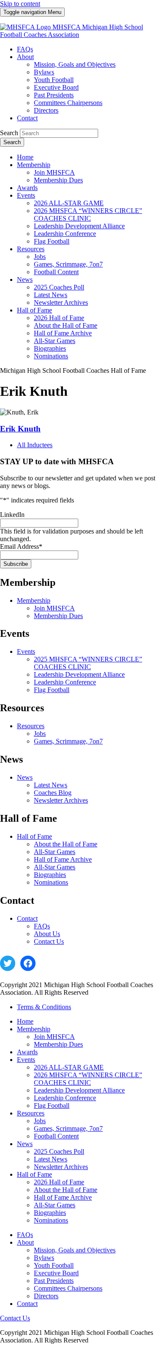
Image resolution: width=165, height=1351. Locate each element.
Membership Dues (58, 615)
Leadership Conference (65, 682)
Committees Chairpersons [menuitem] (68, 102)
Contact (27, 918)
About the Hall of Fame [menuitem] (65, 325)
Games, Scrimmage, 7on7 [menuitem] (68, 264)
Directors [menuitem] (46, 110)
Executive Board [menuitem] (56, 87)
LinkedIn (12, 514)
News (25, 777)
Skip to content (20, 3)
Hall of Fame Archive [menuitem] (63, 333)
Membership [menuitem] (33, 164)
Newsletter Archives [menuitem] (61, 302)
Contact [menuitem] (27, 118)
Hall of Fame (34, 836)
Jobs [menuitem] (40, 256)
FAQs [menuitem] (25, 49)
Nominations (51, 882)
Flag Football (51, 689)
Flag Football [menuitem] (51, 241)
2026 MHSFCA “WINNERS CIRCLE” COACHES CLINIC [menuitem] (88, 214)
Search (9, 132)
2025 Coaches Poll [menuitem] (59, 287)
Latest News (50, 785)
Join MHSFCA (54, 608)
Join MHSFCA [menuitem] (54, 172)
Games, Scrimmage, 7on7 (68, 741)
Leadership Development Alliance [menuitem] (79, 226)
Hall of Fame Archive (63, 859)
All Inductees (34, 444)
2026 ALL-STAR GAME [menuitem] (69, 203)
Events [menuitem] (26, 195)
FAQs (42, 926)
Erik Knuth (20, 428)
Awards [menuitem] (27, 187)
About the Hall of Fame (65, 844)
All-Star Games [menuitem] (54, 340)
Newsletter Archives (61, 800)
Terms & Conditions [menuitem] (44, 1006)
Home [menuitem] (25, 157)
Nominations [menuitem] (51, 356)
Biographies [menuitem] (50, 348)
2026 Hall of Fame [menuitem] (59, 317)
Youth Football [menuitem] (54, 79)
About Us (47, 933)
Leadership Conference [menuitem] (65, 233)
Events (26, 651)
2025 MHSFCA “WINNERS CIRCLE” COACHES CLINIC (88, 663)
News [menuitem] (25, 279)
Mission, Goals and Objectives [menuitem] (75, 64)
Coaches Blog (53, 792)
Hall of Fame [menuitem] (34, 310)
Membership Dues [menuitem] (58, 180)
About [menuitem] (25, 56)
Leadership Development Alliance (79, 674)
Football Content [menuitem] (56, 271)
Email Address (21, 546)
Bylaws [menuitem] (44, 72)
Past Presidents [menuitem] (54, 95)
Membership (33, 600)
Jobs (40, 733)
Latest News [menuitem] (50, 294)
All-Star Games (54, 851)
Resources (30, 725)
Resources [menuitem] (30, 249)
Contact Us (49, 941)
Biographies (50, 874)
